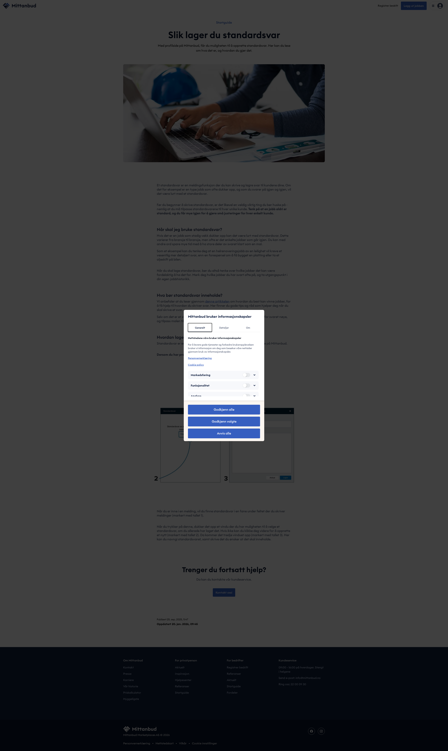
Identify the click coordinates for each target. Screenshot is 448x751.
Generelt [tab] (200, 327)
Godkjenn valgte (224, 421)
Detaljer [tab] (224, 327)
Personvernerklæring (200, 358)
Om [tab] (248, 327)
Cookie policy (196, 364)
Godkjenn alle (224, 410)
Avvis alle (224, 433)
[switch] (246, 375)
